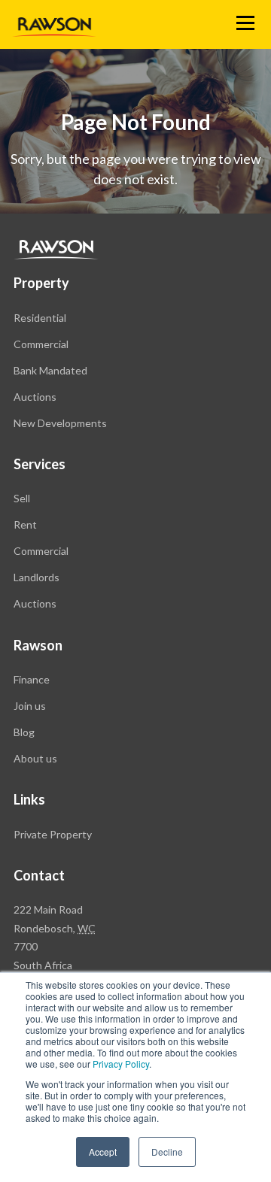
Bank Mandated (50, 370)
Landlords (36, 577)
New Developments (60, 423)
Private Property (53, 834)
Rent (25, 524)
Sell (22, 498)
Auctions (35, 396)
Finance (32, 679)
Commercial (41, 344)
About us (35, 758)
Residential (40, 317)
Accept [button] (103, 1151)
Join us (30, 705)
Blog (24, 732)
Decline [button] (167, 1151)
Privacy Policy (121, 1063)
